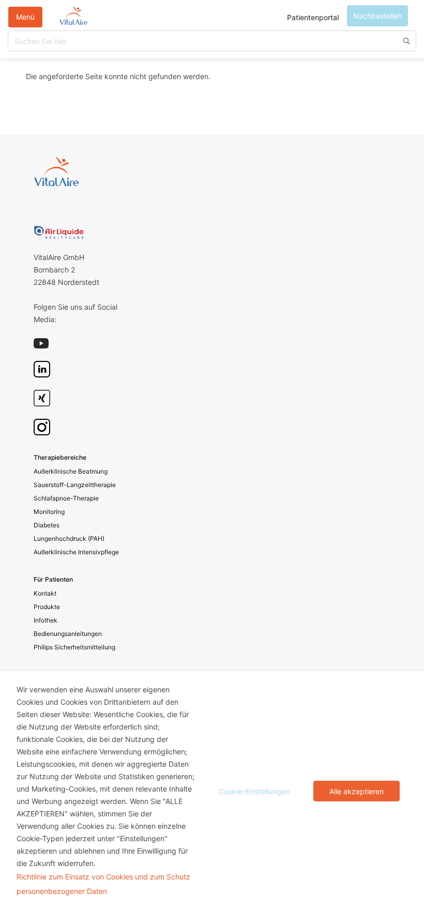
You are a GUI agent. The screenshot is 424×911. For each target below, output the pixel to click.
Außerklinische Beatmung (71, 471)
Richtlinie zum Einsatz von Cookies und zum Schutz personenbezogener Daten (103, 883)
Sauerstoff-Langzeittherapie (75, 485)
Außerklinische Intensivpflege (76, 552)
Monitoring (49, 511)
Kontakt (45, 593)
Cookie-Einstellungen (254, 791)
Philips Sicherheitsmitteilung (74, 647)
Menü (25, 16)
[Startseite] (73, 17)
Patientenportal (313, 17)
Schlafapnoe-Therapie (66, 498)
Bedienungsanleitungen (68, 633)
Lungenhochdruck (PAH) (69, 538)
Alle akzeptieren (356, 791)
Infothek (45, 620)
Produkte (47, 607)
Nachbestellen (377, 15)
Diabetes (46, 525)
